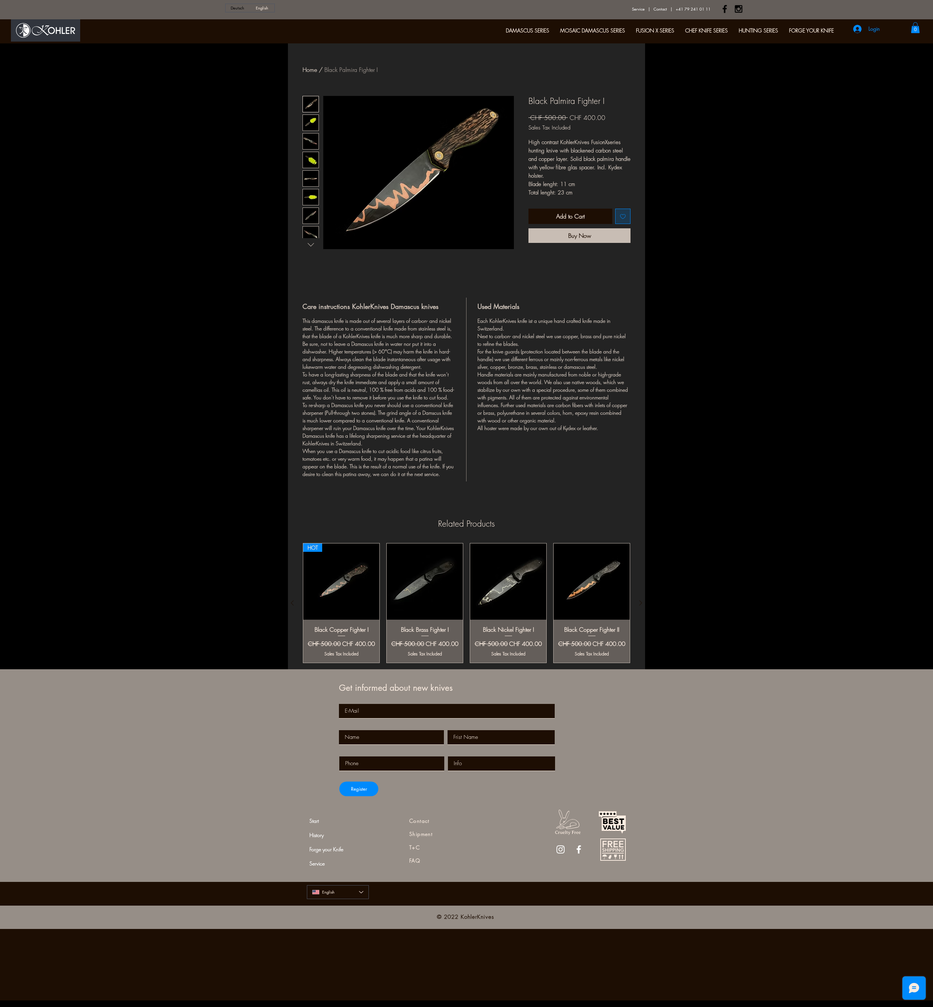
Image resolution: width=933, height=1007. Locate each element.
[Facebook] (578, 849)
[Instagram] (560, 849)
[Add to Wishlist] (623, 216)
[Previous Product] (292, 603)
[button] (915, 27)
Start (314, 820)
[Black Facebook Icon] (724, 9)
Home (309, 70)
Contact (660, 9)
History (316, 835)
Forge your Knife (326, 849)
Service (638, 9)
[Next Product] (640, 603)
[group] (466, 603)
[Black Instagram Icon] (738, 9)
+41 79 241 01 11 (693, 9)
